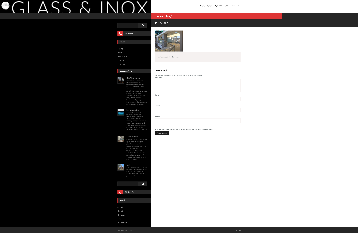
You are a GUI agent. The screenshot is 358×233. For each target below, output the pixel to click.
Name (157, 95)
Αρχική (202, 6)
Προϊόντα (218, 6)
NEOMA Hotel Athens (133, 78)
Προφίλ (209, 6)
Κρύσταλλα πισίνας (132, 110)
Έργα (226, 6)
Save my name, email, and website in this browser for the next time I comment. (184, 129)
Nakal (127, 165)
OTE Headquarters (132, 137)
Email (157, 106)
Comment (159, 77)
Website (158, 116)
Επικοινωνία (235, 6)
